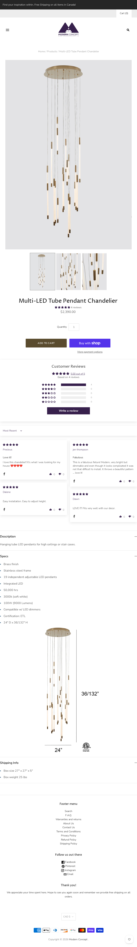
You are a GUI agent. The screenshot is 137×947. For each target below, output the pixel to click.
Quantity (62, 327)
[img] (10, 444)
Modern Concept (78, 939)
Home (41, 51)
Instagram (70, 870)
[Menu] (7, 30)
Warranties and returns (68, 819)
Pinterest (70, 866)
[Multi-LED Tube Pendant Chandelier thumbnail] (42, 271)
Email (70, 874)
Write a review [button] (68, 411)
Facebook (70, 862)
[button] (63, 307)
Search (68, 811)
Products (52, 51)
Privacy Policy (68, 835)
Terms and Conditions (68, 831)
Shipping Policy (68, 843)
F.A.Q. (68, 815)
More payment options (90, 352)
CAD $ (66, 916)
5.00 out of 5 (78, 373)
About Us (68, 823)
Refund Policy (68, 839)
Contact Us (68, 827)
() (124, 13)
